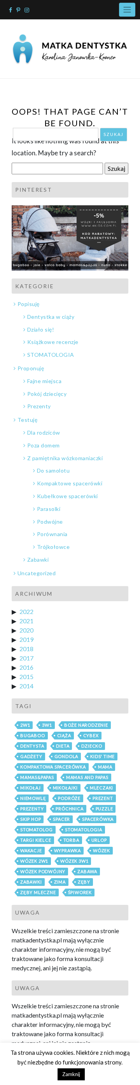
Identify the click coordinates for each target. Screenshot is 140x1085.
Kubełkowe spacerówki (67, 496)
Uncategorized (37, 573)
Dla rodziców (43, 432)
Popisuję (29, 304)
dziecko (91, 745)
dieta (62, 745)
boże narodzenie (86, 724)
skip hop (30, 819)
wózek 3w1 (74, 860)
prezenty (32, 808)
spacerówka (98, 819)
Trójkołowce (53, 546)
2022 (26, 611)
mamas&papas (37, 777)
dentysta (32, 745)
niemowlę (33, 798)
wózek (101, 850)
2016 (26, 667)
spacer (61, 819)
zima (60, 881)
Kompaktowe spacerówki (69, 483)
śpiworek (80, 892)
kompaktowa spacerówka (53, 766)
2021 (26, 620)
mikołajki (65, 787)
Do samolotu (53, 470)
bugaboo (32, 735)
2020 (26, 630)
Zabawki (38, 559)
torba (71, 840)
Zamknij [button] (71, 1074)
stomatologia (83, 829)
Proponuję (31, 368)
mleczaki (101, 787)
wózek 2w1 (34, 860)
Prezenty (39, 406)
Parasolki (48, 509)
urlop (99, 840)
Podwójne (50, 521)
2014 (26, 686)
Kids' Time (102, 756)
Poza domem (43, 445)
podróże (69, 798)
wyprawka (67, 850)
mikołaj (30, 787)
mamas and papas (87, 777)
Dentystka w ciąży (50, 316)
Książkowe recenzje (53, 342)
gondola (66, 756)
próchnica (69, 808)
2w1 (25, 724)
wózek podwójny (42, 871)
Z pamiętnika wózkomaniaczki (65, 458)
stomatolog (36, 829)
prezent (103, 798)
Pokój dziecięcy (46, 393)
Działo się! (40, 329)
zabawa (87, 871)
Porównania (52, 534)
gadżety (31, 756)
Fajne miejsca (44, 381)
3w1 (47, 724)
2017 (26, 658)
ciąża (64, 735)
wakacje (31, 850)
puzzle (104, 808)
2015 (26, 676)
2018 (26, 648)
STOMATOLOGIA (50, 354)
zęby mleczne (38, 892)
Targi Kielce (35, 840)
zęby (84, 881)
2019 (26, 639)
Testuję (27, 419)
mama (105, 766)
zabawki (31, 881)
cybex (91, 735)
